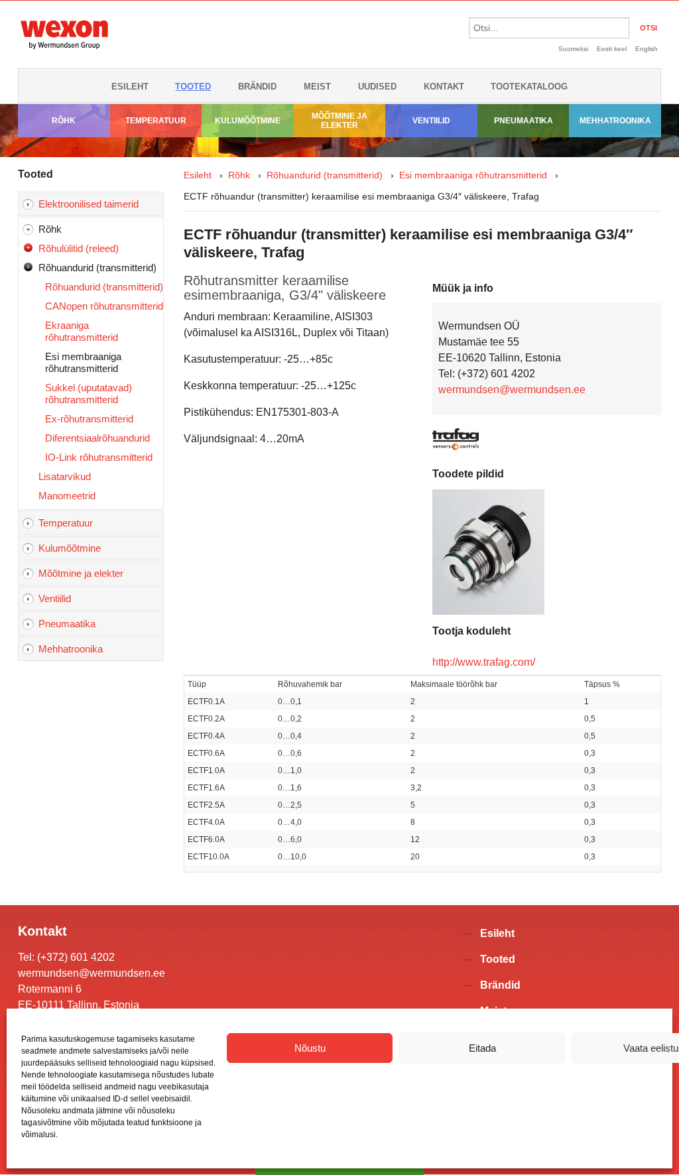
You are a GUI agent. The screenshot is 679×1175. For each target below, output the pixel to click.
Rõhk (64, 120)
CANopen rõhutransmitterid (104, 306)
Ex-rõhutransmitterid (89, 418)
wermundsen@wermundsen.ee (512, 389)
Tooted (193, 87)
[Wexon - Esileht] (64, 51)
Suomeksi (573, 48)
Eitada (482, 1048)
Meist (317, 87)
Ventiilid (431, 120)
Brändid (257, 87)
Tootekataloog (529, 87)
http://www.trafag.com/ (483, 662)
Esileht (130, 87)
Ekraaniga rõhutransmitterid (81, 331)
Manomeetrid (66, 495)
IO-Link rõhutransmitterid (99, 457)
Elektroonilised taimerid (88, 204)
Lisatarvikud (64, 476)
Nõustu (310, 1048)
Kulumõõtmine (247, 120)
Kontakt (444, 87)
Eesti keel (612, 48)
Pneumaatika (523, 120)
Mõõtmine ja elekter (339, 120)
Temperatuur (155, 120)
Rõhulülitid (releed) (78, 248)
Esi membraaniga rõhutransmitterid (83, 362)
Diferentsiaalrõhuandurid (97, 438)
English (646, 48)
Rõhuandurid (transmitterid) (97, 267)
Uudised (377, 87)
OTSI (648, 28)
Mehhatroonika (615, 120)
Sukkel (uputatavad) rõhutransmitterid (88, 393)
